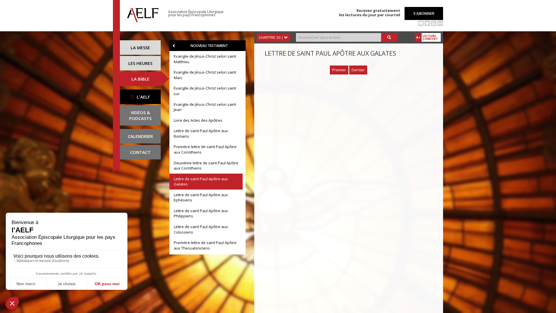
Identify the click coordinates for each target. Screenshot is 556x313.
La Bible (140, 79)
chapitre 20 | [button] (271, 37)
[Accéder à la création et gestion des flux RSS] (433, 23)
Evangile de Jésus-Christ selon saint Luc (205, 90)
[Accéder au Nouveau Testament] (174, 46)
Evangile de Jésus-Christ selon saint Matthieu (205, 59)
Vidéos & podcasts (140, 115)
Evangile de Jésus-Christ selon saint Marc (205, 75)
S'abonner (423, 13)
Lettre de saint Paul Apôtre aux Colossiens (201, 229)
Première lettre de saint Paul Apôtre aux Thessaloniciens (205, 245)
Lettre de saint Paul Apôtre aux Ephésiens (201, 197)
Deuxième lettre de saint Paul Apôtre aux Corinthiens (206, 165)
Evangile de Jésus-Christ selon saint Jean (205, 107)
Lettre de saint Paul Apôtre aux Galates (201, 181)
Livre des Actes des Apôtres (198, 120)
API (440, 23)
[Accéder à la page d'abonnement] (421, 23)
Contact (140, 152)
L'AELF (143, 97)
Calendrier (140, 136)
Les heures (140, 63)
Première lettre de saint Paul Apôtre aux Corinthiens (205, 149)
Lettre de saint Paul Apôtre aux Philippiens (201, 213)
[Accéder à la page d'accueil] (143, 13)
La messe (140, 47)
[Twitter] (427, 23)
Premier (339, 69)
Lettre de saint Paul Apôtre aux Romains (201, 133)
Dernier (358, 69)
